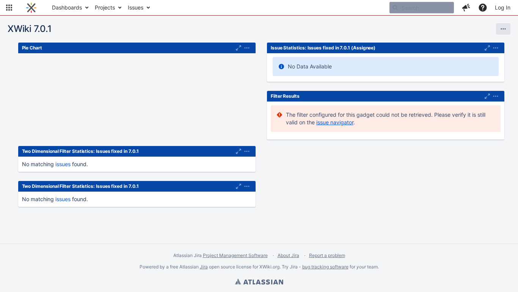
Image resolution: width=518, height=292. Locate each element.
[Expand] (247, 48)
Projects (105, 7)
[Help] (482, 7)
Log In (502, 7)
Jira (204, 267)
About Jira (288, 255)
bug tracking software (325, 267)
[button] (9, 7)
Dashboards (67, 7)
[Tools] (503, 29)
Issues (135, 7)
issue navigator (334, 122)
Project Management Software (235, 255)
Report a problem (327, 255)
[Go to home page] (31, 7)
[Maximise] (238, 48)
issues (63, 164)
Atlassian (259, 282)
